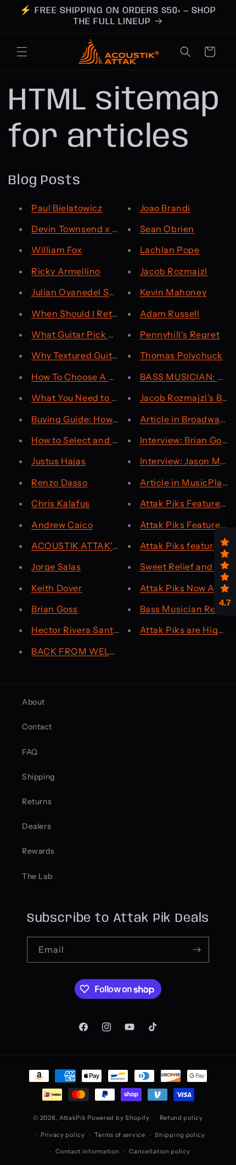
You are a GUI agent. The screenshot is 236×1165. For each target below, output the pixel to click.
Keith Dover (56, 588)
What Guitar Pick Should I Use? (98, 334)
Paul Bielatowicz (67, 207)
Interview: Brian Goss (186, 440)
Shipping (38, 777)
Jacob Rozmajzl (173, 271)
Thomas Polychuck (181, 355)
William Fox (56, 249)
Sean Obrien (167, 228)
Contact (37, 727)
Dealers (36, 826)
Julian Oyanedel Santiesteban (96, 292)
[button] (22, 52)
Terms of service (119, 1135)
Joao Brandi (165, 207)
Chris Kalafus (60, 503)
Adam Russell (170, 313)
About (33, 702)
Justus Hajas (58, 460)
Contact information (87, 1151)
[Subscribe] (196, 950)
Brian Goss (54, 608)
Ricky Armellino (65, 271)
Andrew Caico (62, 524)
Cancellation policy (159, 1151)
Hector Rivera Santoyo (80, 629)
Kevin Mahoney (173, 292)
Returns (37, 801)
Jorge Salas (56, 566)
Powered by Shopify (118, 1118)
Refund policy (181, 1118)
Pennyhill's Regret (180, 334)
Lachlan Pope (170, 249)
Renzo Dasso (59, 482)
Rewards (38, 851)
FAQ (30, 752)
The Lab (37, 876)
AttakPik (72, 1118)
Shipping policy (180, 1135)
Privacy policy (63, 1135)
